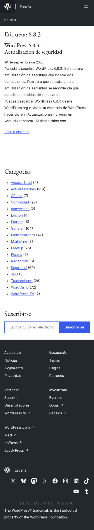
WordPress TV (22, 294)
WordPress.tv (17, 413)
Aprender (11, 390)
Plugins (16, 254)
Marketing (19, 241)
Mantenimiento (23, 235)
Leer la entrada (16, 132)
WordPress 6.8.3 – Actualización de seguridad (33, 48)
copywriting (20, 209)
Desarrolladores (17, 405)
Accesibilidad (21, 182)
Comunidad (20, 202)
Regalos (57, 413)
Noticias (10, 20)
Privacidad (12, 375)
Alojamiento (13, 368)
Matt (10, 435)
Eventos (56, 397)
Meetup (17, 248)
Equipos (17, 222)
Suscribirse (74, 327)
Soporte (10, 397)
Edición (17, 215)
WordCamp (20, 287)
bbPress (13, 443)
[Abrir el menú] (87, 6)
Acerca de (12, 352)
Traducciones (22, 281)
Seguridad (19, 267)
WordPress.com (19, 427)
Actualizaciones (23, 189)
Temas (54, 360)
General (17, 228)
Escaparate (58, 352)
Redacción (19, 261)
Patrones (56, 375)
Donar (56, 405)
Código (17, 195)
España (20, 470)
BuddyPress (16, 450)
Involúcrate (58, 390)
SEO (14, 274)
